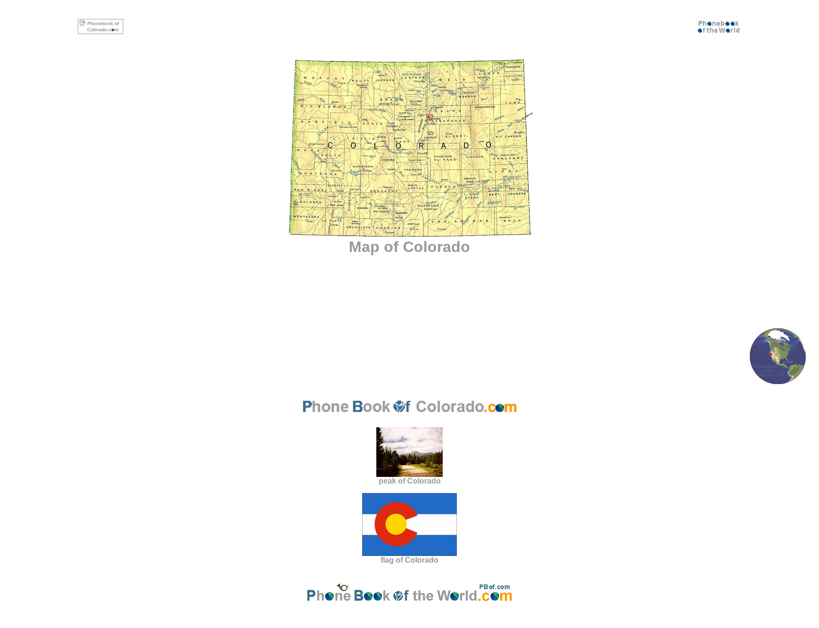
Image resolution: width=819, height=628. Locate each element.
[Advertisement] (409, 26)
